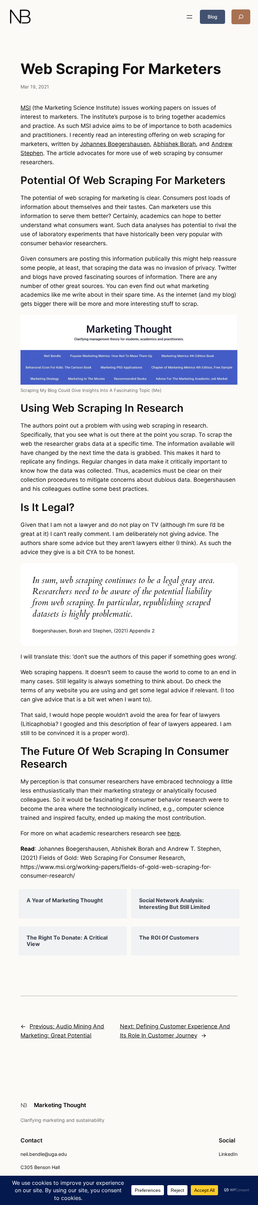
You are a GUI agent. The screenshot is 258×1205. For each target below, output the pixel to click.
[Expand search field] (240, 16)
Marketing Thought (60, 1105)
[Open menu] (189, 17)
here (174, 833)
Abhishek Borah (174, 144)
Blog (212, 17)
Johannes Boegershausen (115, 144)
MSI (25, 107)
